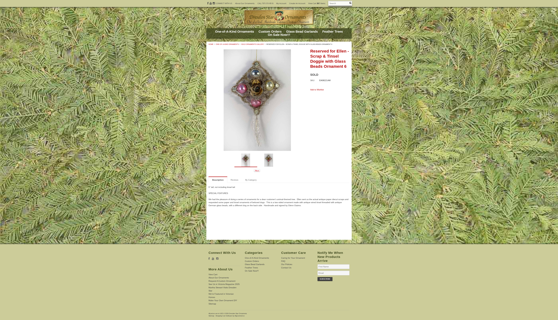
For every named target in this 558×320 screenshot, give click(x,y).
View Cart (316, 3)
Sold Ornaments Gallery (252, 44)
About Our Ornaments (245, 3)
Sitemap (212, 304)
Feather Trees (332, 32)
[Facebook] (208, 3)
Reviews (234, 180)
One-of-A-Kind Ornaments (234, 32)
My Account (281, 3)
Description (218, 180)
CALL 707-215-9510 (265, 3)
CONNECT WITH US (224, 3)
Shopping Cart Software (223, 316)
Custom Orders (270, 32)
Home (211, 44)
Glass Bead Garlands (302, 32)
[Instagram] (214, 3)
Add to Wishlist (317, 89)
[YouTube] (211, 3)
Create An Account (297, 3)
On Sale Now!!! (279, 35)
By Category (251, 180)
